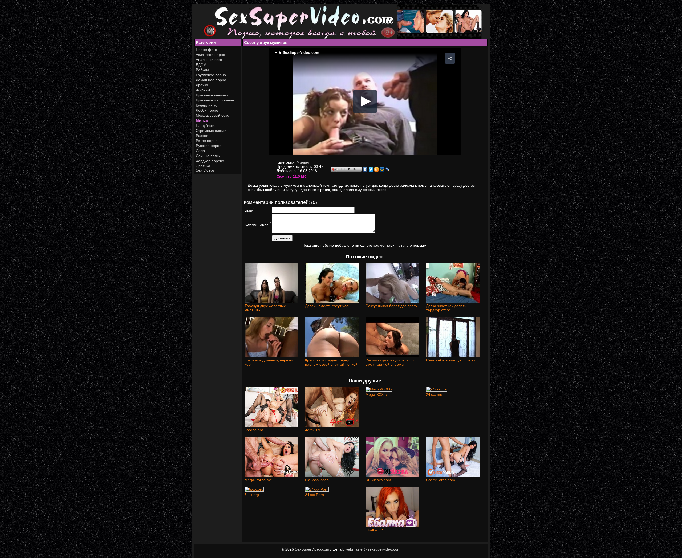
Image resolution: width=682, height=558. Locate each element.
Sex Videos (205, 170)
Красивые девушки (212, 95)
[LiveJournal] (388, 169)
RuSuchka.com (378, 480)
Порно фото (206, 49)
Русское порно (208, 146)
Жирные (203, 90)
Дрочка (202, 85)
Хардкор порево (210, 161)
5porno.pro (254, 430)
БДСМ (201, 65)
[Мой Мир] (382, 169)
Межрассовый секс (212, 115)
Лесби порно (207, 110)
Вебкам (202, 70)
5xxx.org (252, 494)
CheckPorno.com (440, 480)
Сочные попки (208, 156)
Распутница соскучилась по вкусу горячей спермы (390, 362)
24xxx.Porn (314, 494)
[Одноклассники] (376, 169)
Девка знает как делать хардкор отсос (446, 308)
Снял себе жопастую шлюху (450, 360)
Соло (200, 151)
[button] (450, 58)
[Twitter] (371, 169)
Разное (202, 135)
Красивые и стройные (215, 100)
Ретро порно (207, 141)
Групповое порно (211, 75)
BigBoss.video (317, 480)
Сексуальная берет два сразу (391, 306)
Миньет (203, 120)
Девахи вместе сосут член (328, 306)
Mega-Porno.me (258, 480)
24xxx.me (434, 394)
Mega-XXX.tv (377, 394)
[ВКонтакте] (365, 169)
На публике (206, 125)
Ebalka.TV (374, 530)
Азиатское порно (210, 54)
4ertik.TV (312, 430)
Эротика (203, 166)
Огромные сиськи (211, 130)
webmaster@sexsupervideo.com (372, 549)
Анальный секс (209, 60)
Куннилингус (207, 105)
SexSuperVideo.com (312, 549)
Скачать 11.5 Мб (292, 176)
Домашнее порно (211, 80)
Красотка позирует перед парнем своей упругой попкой (331, 362)
